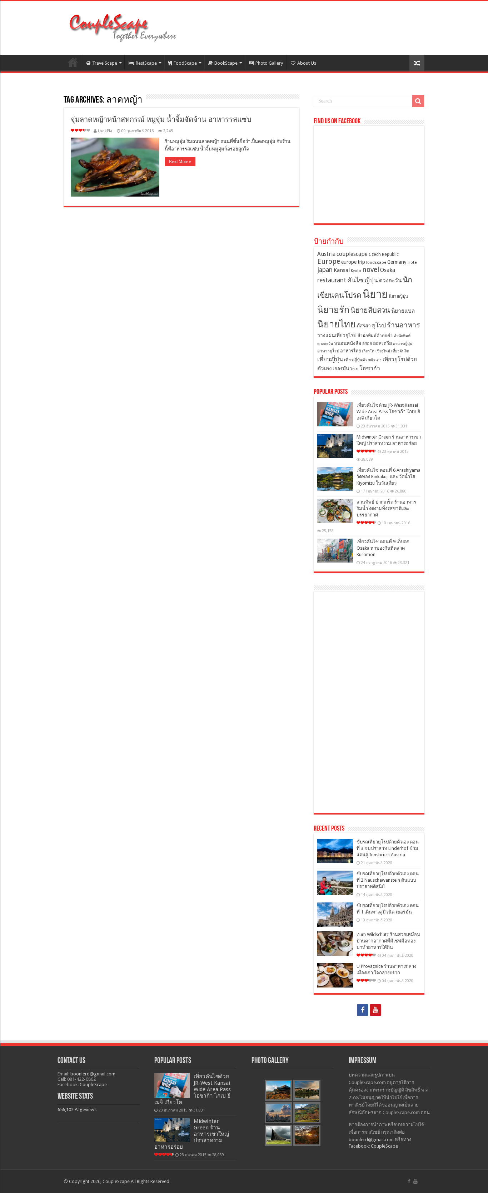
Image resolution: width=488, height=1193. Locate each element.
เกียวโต (368, 351)
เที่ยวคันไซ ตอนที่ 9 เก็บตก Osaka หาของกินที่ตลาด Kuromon (383, 548)
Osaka (387, 270)
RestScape (146, 63)
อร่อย (367, 343)
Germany (397, 262)
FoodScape (185, 63)
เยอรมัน (341, 368)
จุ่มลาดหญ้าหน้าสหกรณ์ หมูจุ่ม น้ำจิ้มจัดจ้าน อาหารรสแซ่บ (161, 119)
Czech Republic (384, 254)
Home (73, 62)
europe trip (353, 262)
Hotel (413, 262)
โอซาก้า (369, 368)
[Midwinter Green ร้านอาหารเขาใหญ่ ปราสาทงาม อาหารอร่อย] (335, 446)
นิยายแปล (403, 311)
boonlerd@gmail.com (92, 1073)
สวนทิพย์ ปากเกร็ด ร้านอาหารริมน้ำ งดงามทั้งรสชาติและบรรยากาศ (386, 508)
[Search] (418, 101)
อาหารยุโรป (328, 350)
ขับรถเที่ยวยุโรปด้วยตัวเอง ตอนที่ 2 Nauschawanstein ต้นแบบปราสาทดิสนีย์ (388, 880)
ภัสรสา (364, 325)
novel (370, 270)
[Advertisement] (369, 702)
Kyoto (356, 270)
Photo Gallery (269, 63)
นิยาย (375, 294)
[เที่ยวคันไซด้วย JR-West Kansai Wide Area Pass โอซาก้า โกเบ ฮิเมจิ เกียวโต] (335, 414)
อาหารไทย (350, 350)
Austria (326, 254)
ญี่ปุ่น (371, 280)
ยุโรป (379, 325)
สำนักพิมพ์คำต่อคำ (375, 335)
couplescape (352, 254)
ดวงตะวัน (390, 280)
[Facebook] (362, 1010)
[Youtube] (375, 1010)
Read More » (180, 161)
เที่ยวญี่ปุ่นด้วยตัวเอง (363, 359)
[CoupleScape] (122, 26)
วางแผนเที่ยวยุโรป (337, 335)
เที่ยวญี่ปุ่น (330, 359)
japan (325, 269)
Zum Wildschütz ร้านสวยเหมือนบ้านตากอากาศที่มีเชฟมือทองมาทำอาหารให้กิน (388, 941)
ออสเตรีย (382, 343)
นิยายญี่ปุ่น (398, 296)
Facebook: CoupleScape (373, 1146)
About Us (306, 63)
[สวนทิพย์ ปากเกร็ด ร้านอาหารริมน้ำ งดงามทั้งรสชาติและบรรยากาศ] (335, 511)
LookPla (105, 131)
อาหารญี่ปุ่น (402, 343)
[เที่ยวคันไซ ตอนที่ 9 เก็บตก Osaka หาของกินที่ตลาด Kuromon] (335, 551)
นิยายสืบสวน (370, 310)
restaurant (331, 280)
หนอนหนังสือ (347, 343)
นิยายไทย (336, 324)
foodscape (376, 262)
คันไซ (355, 280)
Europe (328, 261)
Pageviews (85, 1109)
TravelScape (104, 63)
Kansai (342, 270)
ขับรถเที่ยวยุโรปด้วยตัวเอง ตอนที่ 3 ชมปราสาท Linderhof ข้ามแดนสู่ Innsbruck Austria (388, 848)
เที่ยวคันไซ (400, 351)
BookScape (226, 63)
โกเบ (354, 369)
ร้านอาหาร (403, 325)
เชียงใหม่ (382, 351)
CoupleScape (93, 1084)
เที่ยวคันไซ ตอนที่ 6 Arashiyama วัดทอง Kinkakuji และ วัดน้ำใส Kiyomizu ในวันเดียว (388, 476)
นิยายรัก (333, 310)
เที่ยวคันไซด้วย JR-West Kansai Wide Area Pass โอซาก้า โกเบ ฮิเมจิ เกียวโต (388, 411)
